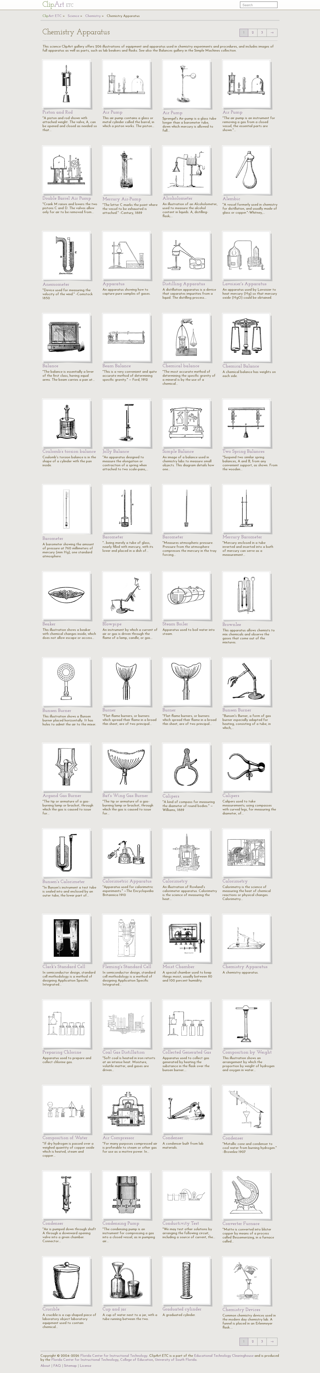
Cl (57, 5)
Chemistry (93, 16)
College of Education (136, 1360)
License (85, 1366)
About (45, 1366)
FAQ (57, 1366)
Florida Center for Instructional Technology (114, 1356)
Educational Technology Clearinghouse (224, 1356)
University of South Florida (175, 1360)
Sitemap (70, 1366)
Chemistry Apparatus (123, 16)
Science (73, 16)
